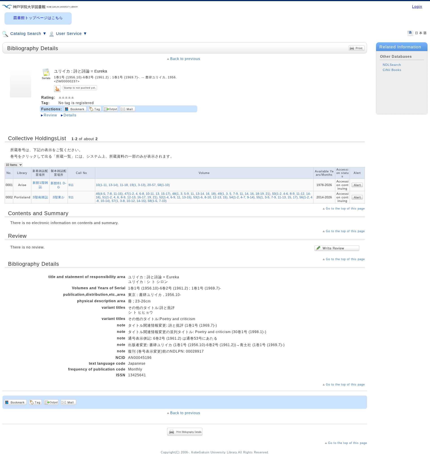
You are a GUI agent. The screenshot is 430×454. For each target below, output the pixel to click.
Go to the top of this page (345, 208)
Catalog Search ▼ (28, 33)
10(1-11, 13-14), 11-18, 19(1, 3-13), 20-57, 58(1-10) (133, 185)
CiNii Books (392, 70)
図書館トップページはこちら (38, 18)
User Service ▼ (71, 33)
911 (71, 185)
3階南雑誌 (40, 197)
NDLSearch (392, 64)
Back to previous (185, 59)
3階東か (59, 197)
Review (50, 115)
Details (70, 115)
